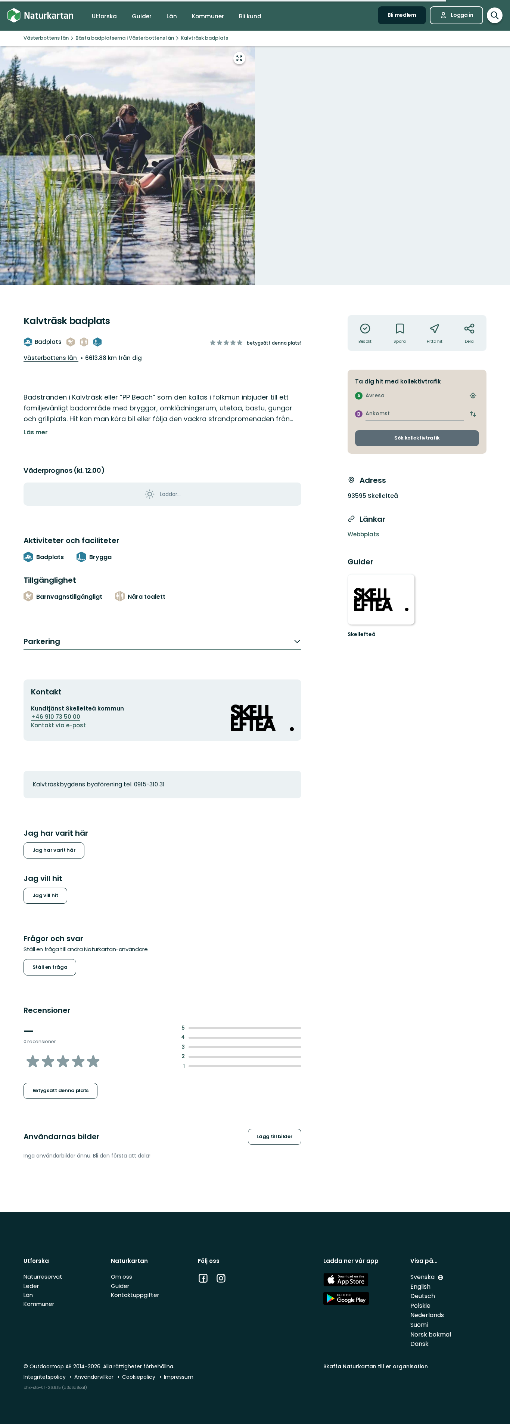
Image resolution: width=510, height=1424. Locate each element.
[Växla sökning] (495, 15)
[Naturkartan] (40, 15)
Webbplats (363, 534)
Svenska (423, 1277)
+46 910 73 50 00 (55, 717)
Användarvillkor (94, 1377)
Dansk (419, 1344)
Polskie (420, 1305)
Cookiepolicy (139, 1377)
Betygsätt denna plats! (274, 343)
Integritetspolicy (45, 1377)
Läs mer (36, 432)
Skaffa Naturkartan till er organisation (375, 1366)
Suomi (419, 1324)
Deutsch (422, 1296)
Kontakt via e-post (58, 725)
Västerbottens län (51, 358)
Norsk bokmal (430, 1334)
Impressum (178, 1377)
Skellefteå (362, 634)
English (420, 1286)
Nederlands (427, 1315)
